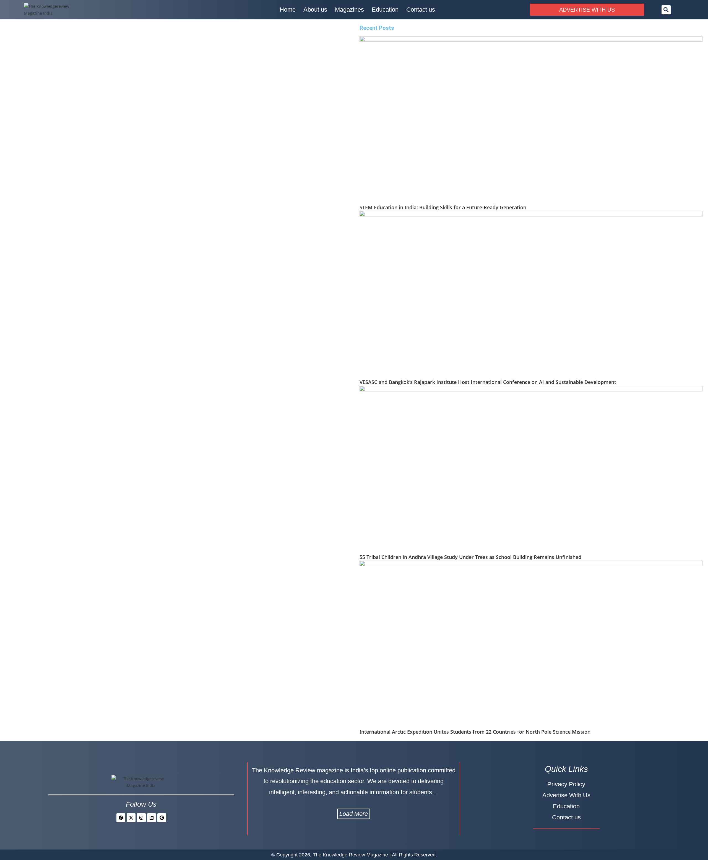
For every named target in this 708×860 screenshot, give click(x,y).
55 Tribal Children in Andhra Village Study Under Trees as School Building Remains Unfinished (470, 557)
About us (315, 9)
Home (288, 9)
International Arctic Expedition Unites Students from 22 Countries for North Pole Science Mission (475, 731)
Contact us (420, 9)
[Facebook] (120, 817)
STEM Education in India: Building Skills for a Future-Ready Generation (443, 207)
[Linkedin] (151, 817)
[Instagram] (141, 817)
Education (385, 9)
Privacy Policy (566, 784)
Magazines (349, 9)
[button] (666, 9)
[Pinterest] (161, 817)
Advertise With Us (566, 795)
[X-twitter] (131, 817)
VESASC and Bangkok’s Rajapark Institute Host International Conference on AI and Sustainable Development (488, 382)
